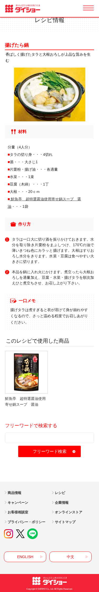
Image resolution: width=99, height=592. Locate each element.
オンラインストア (68, 512)
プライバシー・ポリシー (26, 522)
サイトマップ (65, 522)
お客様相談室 (18, 512)
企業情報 (62, 503)
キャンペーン (18, 503)
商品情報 (14, 493)
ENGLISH (25, 557)
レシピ (60, 493)
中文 (70, 557)
